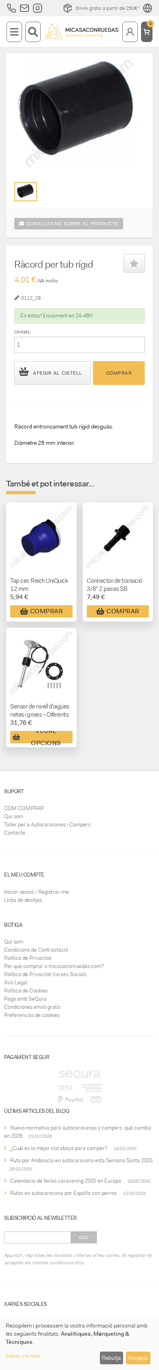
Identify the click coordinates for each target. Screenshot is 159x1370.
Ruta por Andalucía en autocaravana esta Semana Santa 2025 (81, 1160)
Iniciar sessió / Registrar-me (36, 891)
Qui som (13, 816)
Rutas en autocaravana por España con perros (63, 1193)
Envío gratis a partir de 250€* (107, 8)
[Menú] (14, 32)
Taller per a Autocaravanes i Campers (47, 824)
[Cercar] (33, 32)
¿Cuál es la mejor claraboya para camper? (58, 1148)
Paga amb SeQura (25, 998)
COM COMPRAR (24, 808)
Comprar (119, 373)
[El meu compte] (130, 32)
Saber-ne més (23, 1355)
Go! (83, 1237)
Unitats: (22, 332)
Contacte (14, 832)
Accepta (138, 1357)
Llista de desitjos (23, 900)
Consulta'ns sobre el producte (71, 223)
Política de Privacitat (27, 958)
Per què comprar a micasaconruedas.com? (54, 966)
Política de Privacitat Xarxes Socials (45, 974)
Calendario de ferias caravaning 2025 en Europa (65, 1180)
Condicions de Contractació (36, 949)
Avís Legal (15, 982)
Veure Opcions (46, 737)
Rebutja (111, 1357)
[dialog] (79, 1343)
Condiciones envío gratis (32, 1007)
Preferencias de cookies (32, 1015)
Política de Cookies (26, 990)
